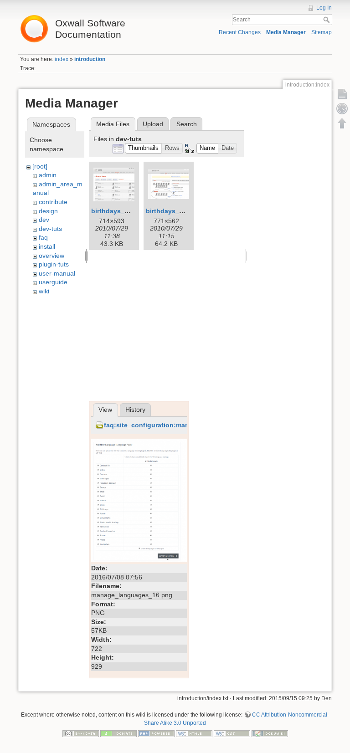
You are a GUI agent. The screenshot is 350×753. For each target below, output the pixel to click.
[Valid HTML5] (194, 733)
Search (327, 19)
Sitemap (321, 32)
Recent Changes (240, 32)
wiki (44, 291)
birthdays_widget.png (180, 211)
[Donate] (118, 733)
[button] (143, 148)
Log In (324, 8)
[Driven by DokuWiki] (270, 733)
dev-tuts (50, 228)
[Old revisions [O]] (342, 108)
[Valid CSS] (232, 733)
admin (48, 175)
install (47, 246)
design (48, 211)
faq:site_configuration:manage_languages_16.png (183, 425)
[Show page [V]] (342, 94)
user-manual (57, 273)
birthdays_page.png (122, 211)
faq (43, 237)
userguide (53, 282)
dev (44, 219)
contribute (53, 201)
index (61, 59)
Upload (153, 124)
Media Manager (286, 32)
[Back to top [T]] (342, 123)
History (135, 409)
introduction (89, 59)
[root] (39, 166)
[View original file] (139, 499)
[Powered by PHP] (156, 733)
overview (51, 255)
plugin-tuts (54, 264)
